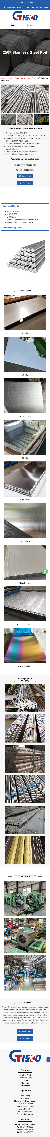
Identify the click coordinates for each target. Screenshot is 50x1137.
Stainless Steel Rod (27, 78)
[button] (12, 25)
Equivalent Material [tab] (10, 206)
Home (3, 78)
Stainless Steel (13, 78)
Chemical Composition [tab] (12, 228)
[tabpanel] (25, 217)
